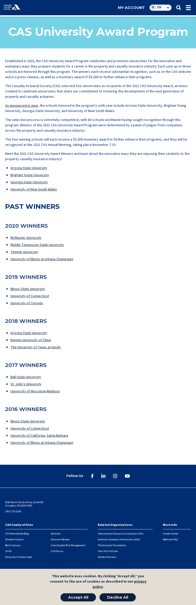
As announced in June (21, 105)
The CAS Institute (108, 551)
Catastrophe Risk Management (68, 545)
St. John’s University (26, 384)
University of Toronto (26, 303)
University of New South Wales (33, 189)
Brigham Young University (29, 175)
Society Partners (107, 557)
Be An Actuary (13, 545)
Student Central (14, 539)
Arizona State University (28, 168)
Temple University (24, 252)
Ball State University (25, 377)
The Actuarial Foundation (112, 545)
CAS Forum (57, 551)
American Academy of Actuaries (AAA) (119, 539)
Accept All (78, 597)
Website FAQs (170, 539)
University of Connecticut (29, 296)
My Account (131, 7)
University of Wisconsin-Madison (35, 391)
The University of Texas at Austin (35, 347)
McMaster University (26, 237)
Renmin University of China (30, 340)
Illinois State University (27, 289)
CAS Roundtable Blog (17, 533)
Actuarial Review (60, 539)
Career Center (170, 533)
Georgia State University (29, 182)
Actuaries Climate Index (18, 557)
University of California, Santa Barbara (39, 435)
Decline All (117, 597)
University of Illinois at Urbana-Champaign (41, 259)
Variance (55, 533)
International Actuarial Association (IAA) (120, 533)
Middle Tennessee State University (37, 245)
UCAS (8, 551)
